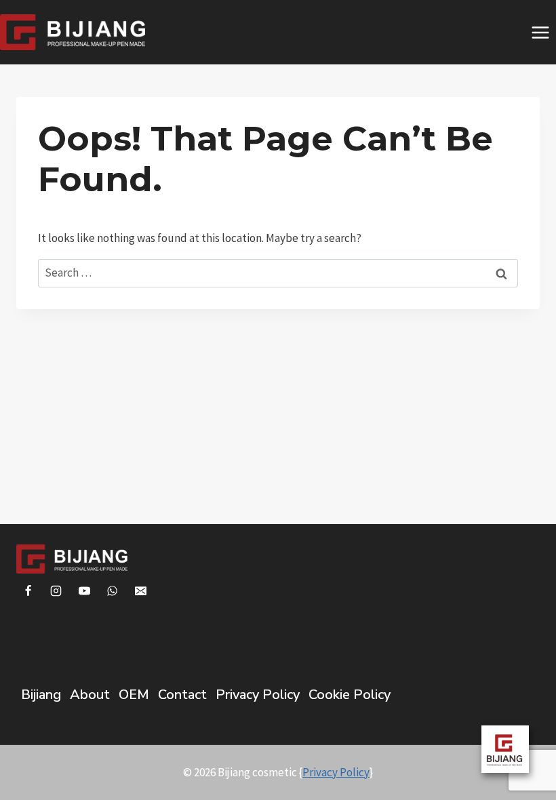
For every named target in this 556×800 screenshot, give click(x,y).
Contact (182, 694)
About (90, 694)
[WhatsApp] (112, 591)
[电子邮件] (141, 591)
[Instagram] (56, 591)
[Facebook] (27, 591)
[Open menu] (540, 32)
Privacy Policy (258, 694)
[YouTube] (84, 591)
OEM (134, 694)
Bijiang (41, 694)
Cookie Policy (350, 694)
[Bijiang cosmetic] (72, 32)
